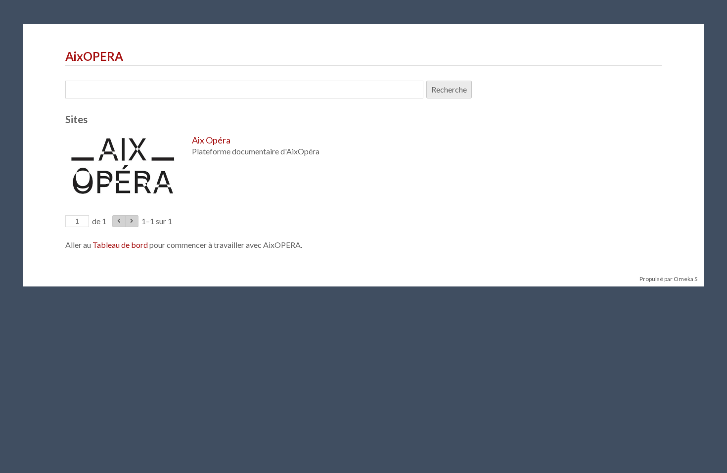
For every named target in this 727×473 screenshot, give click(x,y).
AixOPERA (94, 56)
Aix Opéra (211, 140)
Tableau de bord (120, 244)
